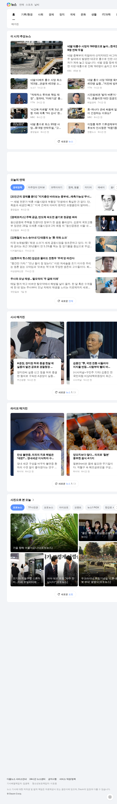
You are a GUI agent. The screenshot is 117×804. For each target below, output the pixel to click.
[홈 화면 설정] (110, 797)
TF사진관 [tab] (33, 507)
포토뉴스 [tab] (17, 507)
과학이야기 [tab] (56, 187)
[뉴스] (14, 4)
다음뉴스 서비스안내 (17, 779)
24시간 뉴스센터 (37, 779)
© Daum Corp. (14, 793)
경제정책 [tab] (17, 187)
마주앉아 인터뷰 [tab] (36, 187)
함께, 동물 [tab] (73, 187)
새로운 (67, 141)
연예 (21, 4)
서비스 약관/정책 (67, 779)
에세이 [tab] (101, 187)
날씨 (36, 4)
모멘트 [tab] (77, 507)
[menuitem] (13, 14)
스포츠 (29, 4)
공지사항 (52, 779)
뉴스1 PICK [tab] (93, 507)
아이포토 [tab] (63, 507)
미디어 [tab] (88, 187)
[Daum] (9, 4)
